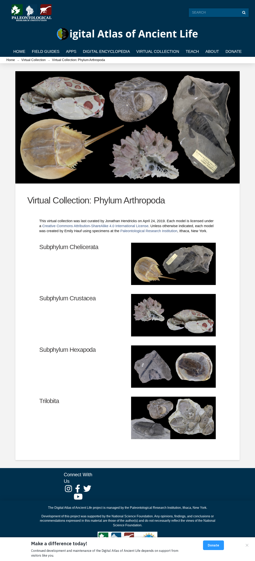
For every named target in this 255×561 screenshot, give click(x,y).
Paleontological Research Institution (155, 507)
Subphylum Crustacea (67, 298)
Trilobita (49, 400)
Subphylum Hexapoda (67, 349)
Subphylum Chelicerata (68, 247)
